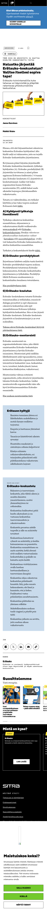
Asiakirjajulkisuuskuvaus (13, 817)
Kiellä (23, 896)
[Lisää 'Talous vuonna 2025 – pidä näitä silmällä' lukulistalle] (37, 690)
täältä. (20, 206)
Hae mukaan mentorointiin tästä (18, 395)
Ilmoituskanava (9, 807)
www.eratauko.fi (10, 229)
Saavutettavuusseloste (12, 812)
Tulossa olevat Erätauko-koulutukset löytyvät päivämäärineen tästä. (23, 328)
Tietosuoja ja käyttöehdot (13, 798)
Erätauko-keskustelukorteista (17, 231)
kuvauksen (9, 238)
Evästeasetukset (9, 803)
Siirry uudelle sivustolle (18, 23)
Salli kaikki (24, 888)
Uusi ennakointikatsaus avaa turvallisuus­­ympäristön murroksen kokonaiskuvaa (10, 711)
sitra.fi (29, 17)
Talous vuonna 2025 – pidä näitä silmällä (31, 708)
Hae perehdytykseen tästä (14, 285)
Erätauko (7, 661)
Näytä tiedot (23, 905)
